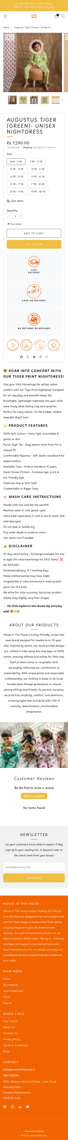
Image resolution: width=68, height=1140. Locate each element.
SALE (6, 997)
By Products (10, 985)
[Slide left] (6, 99)
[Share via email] (47, 357)
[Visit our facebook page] (5, 1107)
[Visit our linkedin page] (20, 1107)
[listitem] (34, 5)
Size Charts (10, 1021)
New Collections (13, 991)
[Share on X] (28, 357)
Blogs (6, 1051)
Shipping (27, 147)
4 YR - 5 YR (16, 176)
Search (7, 1003)
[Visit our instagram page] (12, 1107)
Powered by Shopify (34, 1131)
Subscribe (34, 878)
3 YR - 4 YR (37, 169)
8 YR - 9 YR (16, 191)
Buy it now (34, 244)
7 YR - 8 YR (37, 184)
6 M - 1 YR (16, 161)
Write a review (34, 796)
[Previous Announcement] (5, 5)
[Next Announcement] (62, 5)
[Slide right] (62, 99)
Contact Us (10, 1033)
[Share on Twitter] (34, 357)
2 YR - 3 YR (16, 169)
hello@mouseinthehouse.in (19, 1069)
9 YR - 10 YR (38, 191)
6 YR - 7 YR (16, 184)
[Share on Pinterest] (40, 357)
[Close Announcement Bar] (65, 5)
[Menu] (5, 16)
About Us (9, 1027)
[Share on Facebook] (21, 357)
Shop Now (49, 6)
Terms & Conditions (15, 1045)
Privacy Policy (11, 1039)
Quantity (12, 210)
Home (6, 979)
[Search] (63, 16)
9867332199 (11, 1075)
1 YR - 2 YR (36, 161)
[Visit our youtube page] (27, 1107)
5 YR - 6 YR (37, 176)
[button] (15, 201)
